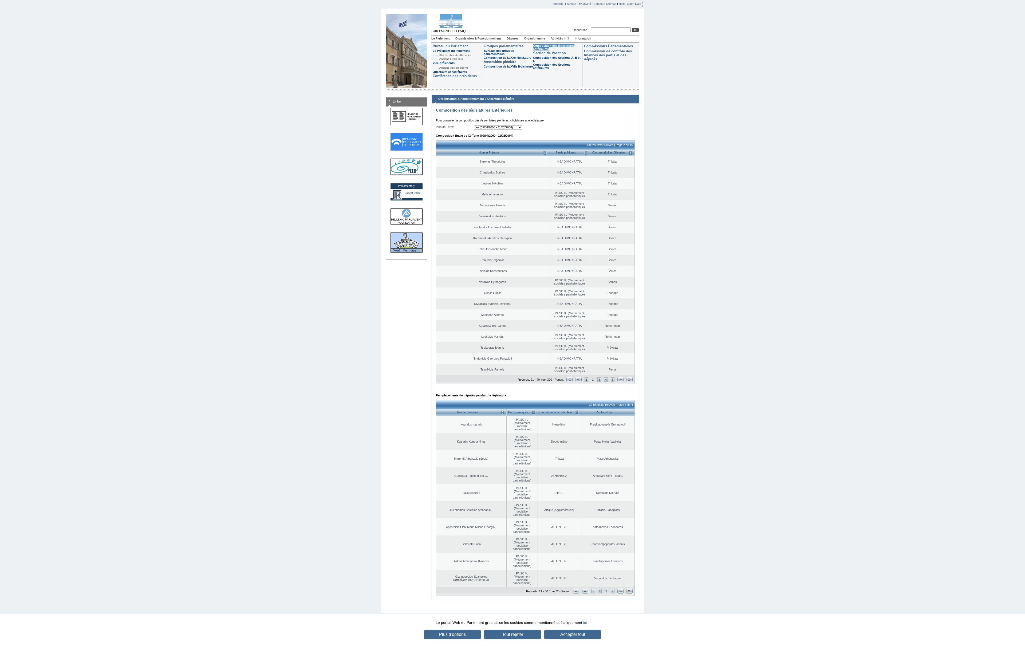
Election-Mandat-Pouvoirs (455, 55)
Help (622, 3)
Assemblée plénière (500, 62)
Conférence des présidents (455, 76)
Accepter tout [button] (572, 634)
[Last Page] (629, 379)
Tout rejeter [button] (512, 634)
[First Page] (569, 379)
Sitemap (611, 3)
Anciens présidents (451, 58)
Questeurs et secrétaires (450, 71)
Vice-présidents (444, 63)
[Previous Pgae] (578, 379)
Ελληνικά (585, 3)
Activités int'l (560, 38)
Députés (512, 38)
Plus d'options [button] (452, 634)
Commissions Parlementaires (608, 46)
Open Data (634, 3)
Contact (598, 3)
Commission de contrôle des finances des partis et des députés (608, 55)
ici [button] (585, 622)
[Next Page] (620, 379)
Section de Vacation (549, 53)
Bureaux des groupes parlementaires (499, 52)
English (558, 3)
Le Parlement (440, 38)
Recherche (581, 29)
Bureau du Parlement (450, 46)
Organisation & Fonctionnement (478, 38)
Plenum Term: (445, 126)
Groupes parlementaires (503, 46)
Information (583, 38)
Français (571, 3)
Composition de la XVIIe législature (508, 66)
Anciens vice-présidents (453, 67)
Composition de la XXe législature (507, 57)
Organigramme (534, 38)
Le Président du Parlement (451, 50)
